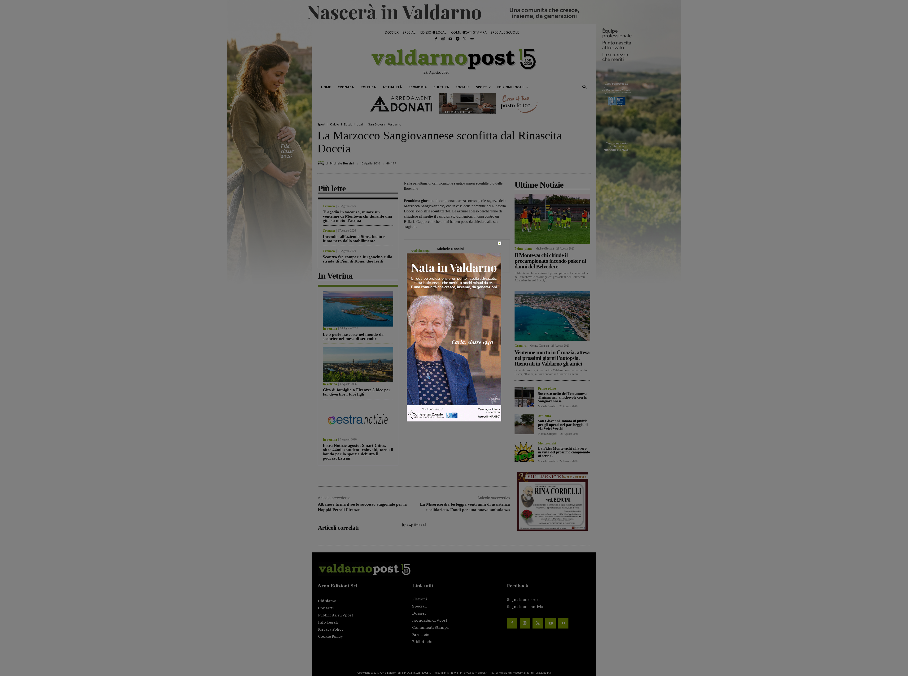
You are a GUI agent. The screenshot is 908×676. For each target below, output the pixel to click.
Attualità (544, 416)
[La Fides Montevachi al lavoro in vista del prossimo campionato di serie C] (524, 451)
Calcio (334, 124)
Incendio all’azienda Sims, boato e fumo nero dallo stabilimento (354, 238)
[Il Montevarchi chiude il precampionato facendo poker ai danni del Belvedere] (552, 219)
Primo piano (524, 248)
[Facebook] (436, 39)
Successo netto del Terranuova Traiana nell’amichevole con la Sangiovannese (562, 397)
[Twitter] (464, 39)
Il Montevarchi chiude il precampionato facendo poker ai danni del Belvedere (550, 261)
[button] (584, 87)
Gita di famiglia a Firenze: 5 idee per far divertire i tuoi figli (356, 392)
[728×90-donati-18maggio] (454, 103)
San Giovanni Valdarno (384, 124)
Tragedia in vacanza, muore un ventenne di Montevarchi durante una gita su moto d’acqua (357, 216)
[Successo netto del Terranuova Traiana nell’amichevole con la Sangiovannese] (524, 397)
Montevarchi (547, 443)
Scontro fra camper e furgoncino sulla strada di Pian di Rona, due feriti (357, 258)
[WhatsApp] (574, 162)
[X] (542, 162)
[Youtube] (450, 39)
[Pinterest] (553, 162)
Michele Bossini (342, 163)
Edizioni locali (353, 124)
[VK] (563, 162)
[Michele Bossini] (321, 163)
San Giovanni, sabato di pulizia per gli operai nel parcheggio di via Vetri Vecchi (563, 425)
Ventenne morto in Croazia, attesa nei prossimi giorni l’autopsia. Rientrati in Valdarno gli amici (552, 358)
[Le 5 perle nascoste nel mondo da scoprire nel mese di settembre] (358, 309)
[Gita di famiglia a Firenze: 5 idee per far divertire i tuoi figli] (358, 364)
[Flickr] (472, 39)
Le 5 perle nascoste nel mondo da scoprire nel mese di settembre (353, 336)
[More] (586, 162)
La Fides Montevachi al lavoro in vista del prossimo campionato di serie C (564, 452)
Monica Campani (539, 345)
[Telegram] (457, 39)
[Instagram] (443, 39)
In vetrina (330, 328)
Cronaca (329, 206)
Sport (321, 124)
